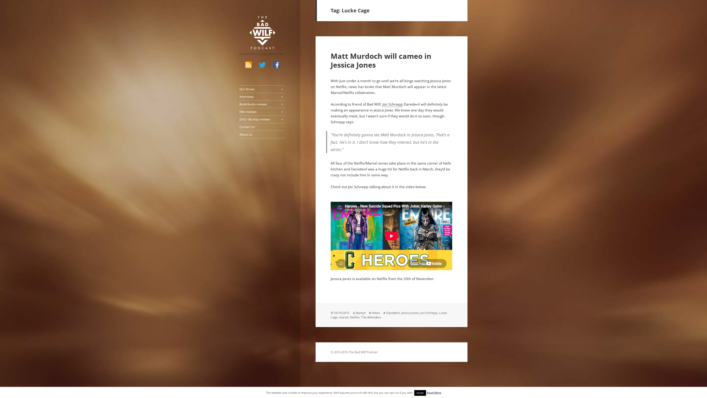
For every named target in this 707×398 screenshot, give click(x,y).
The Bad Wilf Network (255, 21)
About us (246, 134)
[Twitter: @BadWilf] (262, 65)
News (376, 313)
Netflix (354, 317)
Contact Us (247, 127)
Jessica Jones (410, 313)
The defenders (371, 317)
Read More (434, 392)
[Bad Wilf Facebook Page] (276, 64)
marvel (344, 317)
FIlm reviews (248, 112)
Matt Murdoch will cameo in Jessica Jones (381, 60)
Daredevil (393, 313)
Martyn (361, 313)
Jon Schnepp (392, 104)
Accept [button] (420, 392)
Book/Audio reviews (253, 104)
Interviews (247, 97)
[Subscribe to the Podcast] (248, 64)
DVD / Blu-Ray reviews (255, 119)
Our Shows (247, 89)
